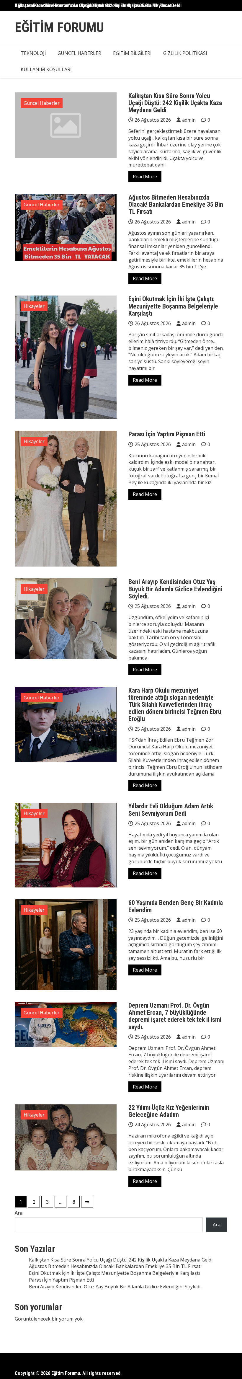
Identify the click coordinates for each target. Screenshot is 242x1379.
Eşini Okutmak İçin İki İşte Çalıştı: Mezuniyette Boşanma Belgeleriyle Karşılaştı (173, 306)
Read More (145, 176)
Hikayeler (34, 306)
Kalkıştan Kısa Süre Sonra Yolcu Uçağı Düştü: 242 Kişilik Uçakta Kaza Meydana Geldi (98, 5)
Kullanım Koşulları (46, 69)
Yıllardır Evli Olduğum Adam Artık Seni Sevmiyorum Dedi (170, 809)
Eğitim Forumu (59, 27)
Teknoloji (33, 53)
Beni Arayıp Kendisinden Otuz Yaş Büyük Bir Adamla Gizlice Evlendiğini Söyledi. (175, 589)
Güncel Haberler (79, 53)
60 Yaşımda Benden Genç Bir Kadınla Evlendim (175, 906)
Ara (18, 1213)
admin (189, 120)
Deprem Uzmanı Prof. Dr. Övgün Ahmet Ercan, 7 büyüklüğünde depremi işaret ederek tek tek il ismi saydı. (174, 1016)
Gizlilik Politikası (185, 53)
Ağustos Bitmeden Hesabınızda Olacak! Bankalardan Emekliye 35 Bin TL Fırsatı (175, 204)
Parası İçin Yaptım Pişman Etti (166, 434)
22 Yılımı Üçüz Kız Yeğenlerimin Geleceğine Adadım (168, 1111)
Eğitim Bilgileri (132, 53)
